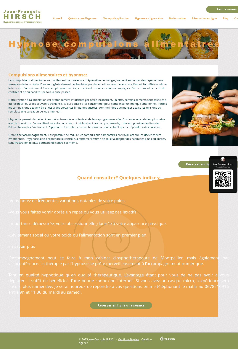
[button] (116, 18)
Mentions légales (128, 339)
